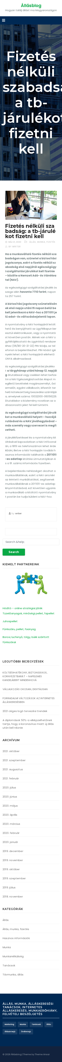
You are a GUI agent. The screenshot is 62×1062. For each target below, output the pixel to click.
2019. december (13, 851)
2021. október (11, 751)
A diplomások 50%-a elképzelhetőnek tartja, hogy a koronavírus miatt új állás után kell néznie (28, 723)
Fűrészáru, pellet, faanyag (19, 629)
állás (48, 1024)
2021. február (11, 778)
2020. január (10, 842)
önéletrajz (26, 1031)
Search (14, 552)
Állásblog (31, 6)
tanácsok (36, 1024)
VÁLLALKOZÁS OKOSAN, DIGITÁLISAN (25, 689)
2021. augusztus (13, 769)
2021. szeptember (14, 760)
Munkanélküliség (13, 956)
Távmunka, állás (13, 974)
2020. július (9, 787)
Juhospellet (10, 621)
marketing (9, 1024)
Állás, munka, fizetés (42, 241)
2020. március (11, 824)
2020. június (10, 796)
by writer (15, 246)
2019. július (9, 887)
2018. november (13, 896)
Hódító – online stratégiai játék (22, 608)
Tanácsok (9, 965)
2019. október (11, 869)
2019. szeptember (14, 878)
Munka (7, 947)
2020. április (10, 815)
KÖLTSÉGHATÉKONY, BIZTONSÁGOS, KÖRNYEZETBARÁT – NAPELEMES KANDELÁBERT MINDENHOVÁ (25, 676)
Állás (6, 920)
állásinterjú (10, 1031)
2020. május (10, 805)
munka (23, 1024)
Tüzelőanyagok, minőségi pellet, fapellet (28, 613)
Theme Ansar (42, 1054)
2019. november (13, 860)
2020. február (11, 833)
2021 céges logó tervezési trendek (25, 711)
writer (18, 513)
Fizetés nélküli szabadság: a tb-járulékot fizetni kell (30, 231)
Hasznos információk (16, 938)
